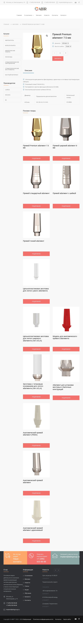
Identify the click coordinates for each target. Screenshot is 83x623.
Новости (46, 15)
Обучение (28, 593)
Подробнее (36, 158)
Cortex (7, 90)
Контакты (55, 15)
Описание (28, 70)
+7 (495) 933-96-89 (49, 2)
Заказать (57, 58)
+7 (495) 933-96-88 (34, 2)
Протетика (8, 57)
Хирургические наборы (10, 51)
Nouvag (7, 95)
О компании (28, 15)
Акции (27, 590)
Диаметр (57, 43)
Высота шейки (59, 46)
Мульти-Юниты (10, 45)
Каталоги (63, 15)
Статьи (27, 586)
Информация (27, 619)
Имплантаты (9, 40)
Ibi (6, 100)
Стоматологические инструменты (12, 69)
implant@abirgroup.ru (65, 2)
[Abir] (41, 9)
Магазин (39, 15)
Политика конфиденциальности (43, 619)
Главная (19, 15)
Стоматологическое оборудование (12, 62)
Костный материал (11, 75)
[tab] (28, 70)
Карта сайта (67, 619)
